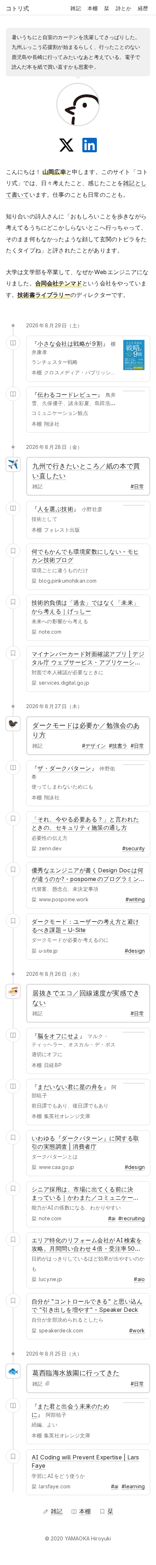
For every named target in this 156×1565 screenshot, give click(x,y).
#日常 (137, 486)
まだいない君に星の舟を (70, 1086)
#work (137, 1330)
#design (135, 951)
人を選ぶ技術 (55, 509)
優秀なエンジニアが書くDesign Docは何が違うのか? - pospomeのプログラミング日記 (87, 878)
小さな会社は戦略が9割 (69, 343)
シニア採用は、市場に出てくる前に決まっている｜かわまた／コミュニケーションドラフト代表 (82, 1197)
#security (133, 848)
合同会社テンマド (58, 283)
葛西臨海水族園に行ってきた (76, 1373)
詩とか (123, 8)
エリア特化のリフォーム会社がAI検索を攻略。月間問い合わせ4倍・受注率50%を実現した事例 (87, 1248)
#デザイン (94, 746)
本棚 (92, 8)
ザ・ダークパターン (64, 768)
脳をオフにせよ (58, 1035)
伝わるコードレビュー (67, 394)
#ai (111, 1218)
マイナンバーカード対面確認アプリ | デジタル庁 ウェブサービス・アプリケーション (88, 662)
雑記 (75, 8)
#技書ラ (118, 746)
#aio (139, 1279)
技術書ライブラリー (43, 294)
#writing (135, 899)
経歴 (143, 8)
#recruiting (131, 1218)
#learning (133, 1486)
